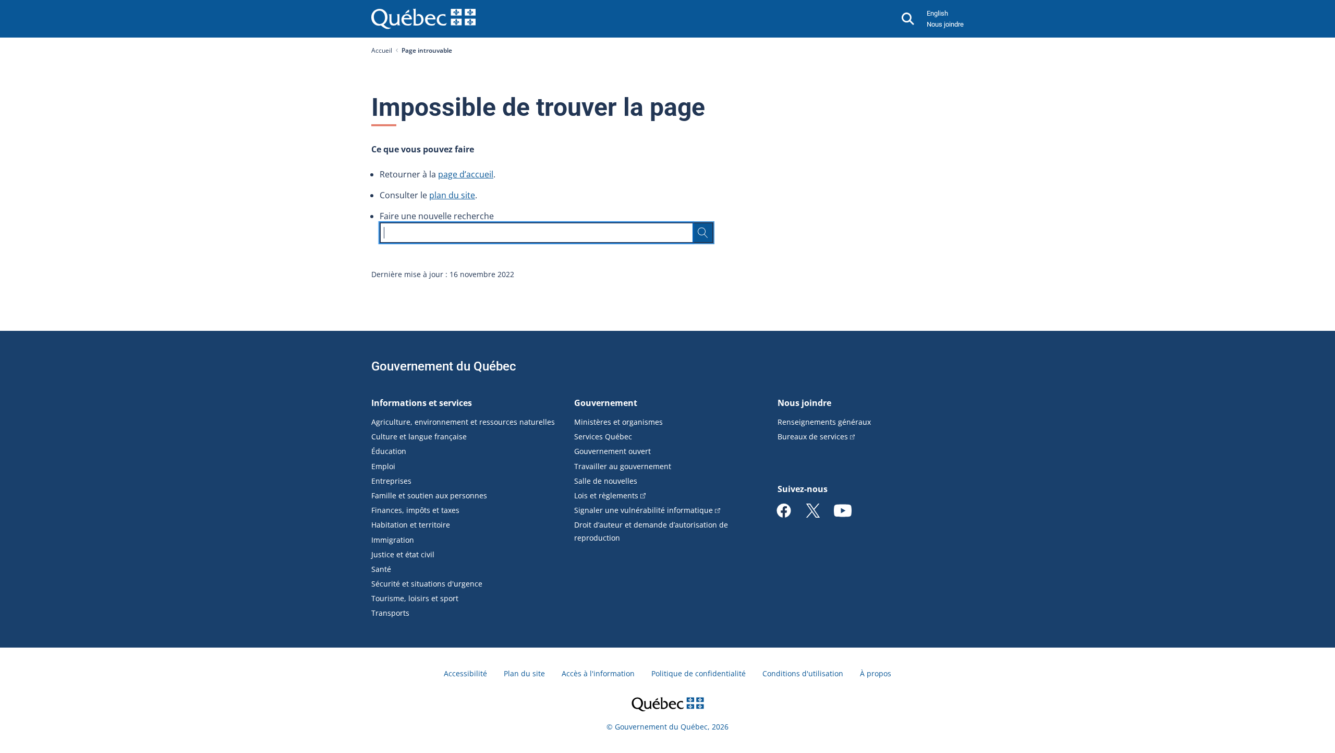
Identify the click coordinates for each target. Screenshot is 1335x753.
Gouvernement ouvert (612, 451)
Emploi (383, 466)
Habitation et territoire (410, 525)
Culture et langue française (419, 436)
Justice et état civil (402, 554)
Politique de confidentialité (698, 673)
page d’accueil (465, 174)
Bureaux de (813, 436)
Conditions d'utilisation (802, 673)
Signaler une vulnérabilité (643, 510)
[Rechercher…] (703, 232)
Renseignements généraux (824, 422)
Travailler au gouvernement (622, 466)
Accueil (381, 50)
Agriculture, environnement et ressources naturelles (463, 422)
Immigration (392, 540)
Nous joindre (945, 24)
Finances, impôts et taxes (415, 510)
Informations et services (421, 403)
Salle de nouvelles (605, 481)
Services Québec (603, 436)
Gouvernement (605, 403)
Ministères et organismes (618, 422)
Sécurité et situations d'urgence (426, 584)
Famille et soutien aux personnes (429, 495)
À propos (875, 673)
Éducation (388, 451)
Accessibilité (465, 673)
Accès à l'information (598, 673)
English (937, 13)
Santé (381, 569)
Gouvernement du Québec (443, 366)
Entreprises (391, 481)
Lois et (606, 495)
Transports (390, 613)
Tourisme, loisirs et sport (414, 598)
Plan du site (524, 673)
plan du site (452, 195)
